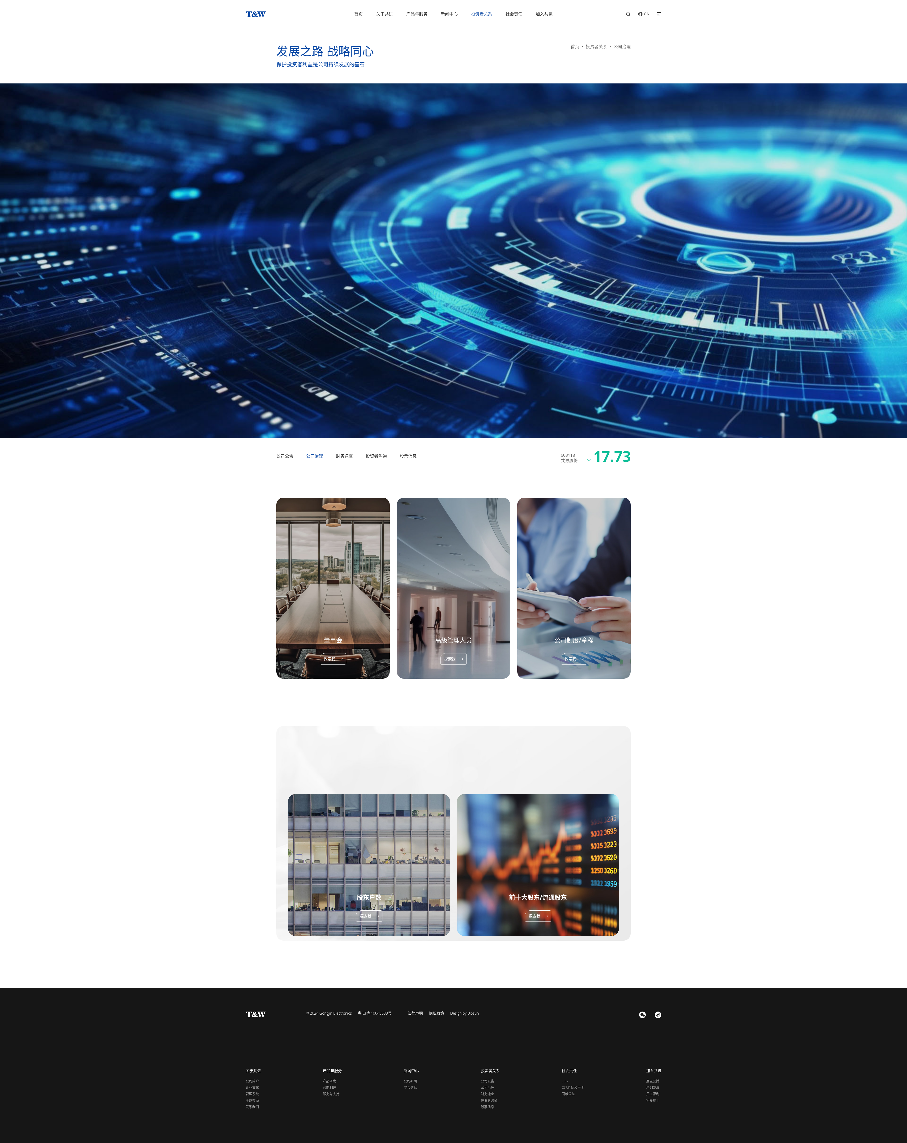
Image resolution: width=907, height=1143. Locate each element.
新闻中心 (449, 14)
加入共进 (544, 14)
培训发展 (652, 1087)
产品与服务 (417, 14)
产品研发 (329, 1081)
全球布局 (252, 1100)
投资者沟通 (376, 456)
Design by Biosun (464, 1013)
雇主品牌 (652, 1081)
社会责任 (513, 14)
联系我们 (252, 1106)
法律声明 (415, 1013)
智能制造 (329, 1087)
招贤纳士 (652, 1100)
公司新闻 (410, 1081)
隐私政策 (436, 1013)
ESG (565, 1081)
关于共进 (384, 14)
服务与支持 (331, 1093)
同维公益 (568, 1093)
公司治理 (314, 456)
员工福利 (652, 1093)
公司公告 (284, 456)
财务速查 (344, 456)
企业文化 (252, 1087)
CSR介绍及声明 (573, 1087)
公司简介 (252, 1081)
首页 (358, 14)
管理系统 (252, 1093)
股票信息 (408, 456)
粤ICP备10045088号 (375, 1013)
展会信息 (410, 1087)
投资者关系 (481, 14)
